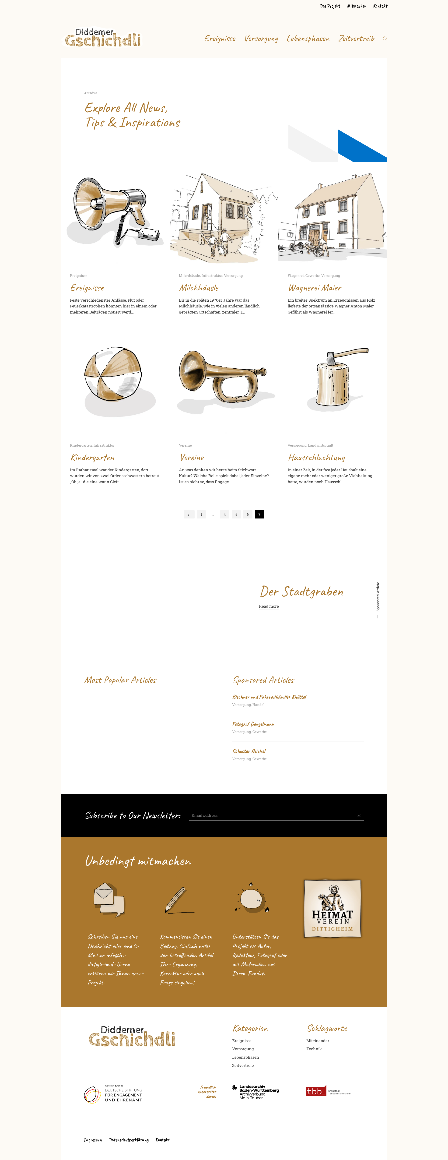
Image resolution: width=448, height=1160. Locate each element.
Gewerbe (312, 275)
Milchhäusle (189, 275)
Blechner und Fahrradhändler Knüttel (268, 697)
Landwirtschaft (320, 445)
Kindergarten (81, 445)
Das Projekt (330, 6)
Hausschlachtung (316, 457)
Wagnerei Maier (314, 287)
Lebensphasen (307, 38)
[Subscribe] (359, 815)
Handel (258, 704)
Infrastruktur (212, 275)
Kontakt (380, 6)
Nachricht (99, 946)
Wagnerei (296, 275)
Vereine (185, 445)
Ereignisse (219, 38)
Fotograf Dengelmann (253, 724)
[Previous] (189, 514)
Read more (269, 606)
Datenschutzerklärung (129, 1140)
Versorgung (261, 38)
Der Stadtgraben (301, 591)
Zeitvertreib (356, 38)
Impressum (93, 1140)
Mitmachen (356, 6)
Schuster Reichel (248, 751)
